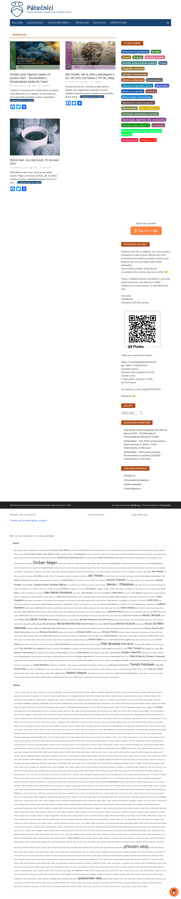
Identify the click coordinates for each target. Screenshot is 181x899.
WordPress (136, 505)
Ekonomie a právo (155, 57)
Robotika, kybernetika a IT (135, 125)
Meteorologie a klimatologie (136, 97)
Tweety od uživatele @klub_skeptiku (28, 520)
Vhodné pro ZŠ (148, 140)
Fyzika (163, 63)
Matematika (162, 85)
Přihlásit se (129, 475)
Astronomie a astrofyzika (135, 51)
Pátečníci (40, 7)
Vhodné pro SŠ (129, 140)
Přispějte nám (118, 22)
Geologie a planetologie (134, 74)
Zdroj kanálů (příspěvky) (136, 480)
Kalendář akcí (35, 22)
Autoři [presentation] (16, 543)
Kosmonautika (154, 80)
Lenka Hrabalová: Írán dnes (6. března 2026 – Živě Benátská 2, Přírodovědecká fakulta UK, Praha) (145, 433)
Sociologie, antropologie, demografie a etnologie (141, 133)
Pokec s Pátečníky (149, 108)
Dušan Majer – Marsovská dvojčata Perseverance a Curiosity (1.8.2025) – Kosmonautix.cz (143, 455)
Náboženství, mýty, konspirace (138, 102)
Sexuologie (158, 125)
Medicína (151, 91)
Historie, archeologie (133, 80)
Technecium (82, 22)
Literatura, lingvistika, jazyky (137, 85)
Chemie (126, 57)
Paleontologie (129, 108)
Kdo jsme (17, 22)
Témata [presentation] (16, 685)
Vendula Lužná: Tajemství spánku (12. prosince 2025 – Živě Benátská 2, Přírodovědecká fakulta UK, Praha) (30, 78)
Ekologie (137, 57)
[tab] (16, 543)
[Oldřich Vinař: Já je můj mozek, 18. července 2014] (35, 136)
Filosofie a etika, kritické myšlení (139, 63)
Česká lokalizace (132, 488)
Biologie (156, 51)
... (91, 96)
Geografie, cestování (133, 68)
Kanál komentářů (133, 484)
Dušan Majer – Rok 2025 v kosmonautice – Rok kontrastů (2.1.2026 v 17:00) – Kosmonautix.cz (145, 444)
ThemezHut (165, 505)
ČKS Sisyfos (99, 22)
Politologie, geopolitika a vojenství (140, 114)
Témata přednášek (58, 22)
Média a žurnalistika (132, 91)
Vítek (34, 85)
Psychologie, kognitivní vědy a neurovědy (143, 119)
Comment (45, 85)
